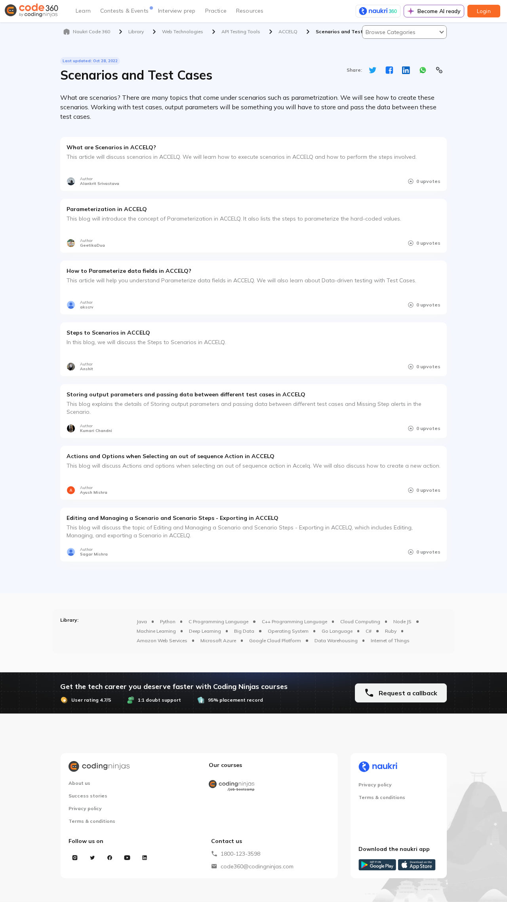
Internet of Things (390, 640)
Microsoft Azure (218, 640)
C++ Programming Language (294, 621)
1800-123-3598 (240, 853)
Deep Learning (205, 631)
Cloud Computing (360, 621)
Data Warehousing (336, 640)
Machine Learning (156, 631)
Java (142, 621)
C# (369, 631)
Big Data (244, 631)
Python (167, 621)
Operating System (288, 631)
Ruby (390, 631)
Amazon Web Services (162, 640)
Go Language (337, 631)
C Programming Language (218, 621)
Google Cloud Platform (275, 640)
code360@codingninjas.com (257, 866)
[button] (404, 32)
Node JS (402, 621)
